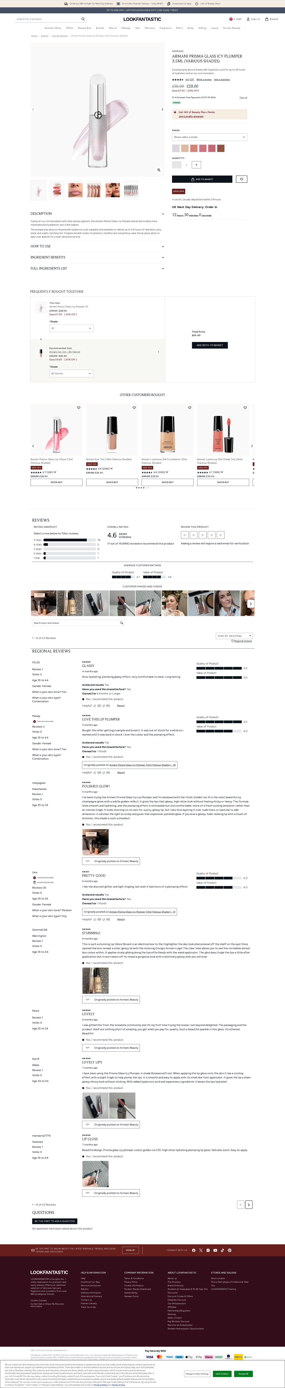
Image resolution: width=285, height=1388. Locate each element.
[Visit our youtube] (215, 1250)
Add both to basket (210, 345)
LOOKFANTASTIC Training (223, 1289)
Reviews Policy (131, 1296)
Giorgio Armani (59, 36)
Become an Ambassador (180, 1325)
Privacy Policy (131, 1282)
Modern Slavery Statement (137, 1289)
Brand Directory (176, 1285)
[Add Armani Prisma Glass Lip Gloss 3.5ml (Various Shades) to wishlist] (78, 407)
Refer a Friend (175, 1318)
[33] (194, 148)
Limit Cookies (222, 1374)
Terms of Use (118, 1385)
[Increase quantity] (196, 164)
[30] (176, 148)
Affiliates (172, 1307)
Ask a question (222, 79)
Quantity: (178, 158)
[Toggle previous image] (33, 109)
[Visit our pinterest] (229, 1250)
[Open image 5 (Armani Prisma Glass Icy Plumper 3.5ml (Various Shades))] (112, 190)
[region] (142, 1374)
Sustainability (131, 1292)
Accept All (243, 1374)
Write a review (204, 79)
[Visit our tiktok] (222, 1250)
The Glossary (174, 1282)
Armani (178, 51)
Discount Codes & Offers (180, 1296)
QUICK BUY (57, 482)
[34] (203, 148)
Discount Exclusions (91, 1285)
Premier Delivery (89, 1303)
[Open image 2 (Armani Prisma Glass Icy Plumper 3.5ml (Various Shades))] (57, 190)
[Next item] (252, 446)
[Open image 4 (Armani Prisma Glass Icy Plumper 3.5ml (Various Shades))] (94, 190)
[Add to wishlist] (241, 179)
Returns (84, 1289)
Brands (44, 36)
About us (172, 1278)
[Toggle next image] (162, 109)
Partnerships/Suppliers (179, 1310)
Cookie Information (134, 1285)
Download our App (90, 1282)
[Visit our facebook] (193, 1250)
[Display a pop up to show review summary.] (55, 472)
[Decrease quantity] (176, 164)
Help (83, 1278)
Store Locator (218, 1278)
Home (34, 36)
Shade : (176, 130)
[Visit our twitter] (201, 1250)
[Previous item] (33, 446)
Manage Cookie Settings (197, 1374)
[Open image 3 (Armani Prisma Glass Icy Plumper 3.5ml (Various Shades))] (75, 190)
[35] (212, 148)
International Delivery (91, 1296)
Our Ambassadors (177, 1303)
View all (243, 97)
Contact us (86, 1300)
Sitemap (172, 1314)
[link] (253, 19)
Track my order (88, 1307)
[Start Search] (83, 19)
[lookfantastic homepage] (142, 19)
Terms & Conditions (134, 1278)
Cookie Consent (39, 1300)
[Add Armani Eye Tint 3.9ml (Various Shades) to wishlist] (134, 407)
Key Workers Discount (179, 1321)
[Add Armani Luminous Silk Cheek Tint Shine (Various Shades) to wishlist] (245, 407)
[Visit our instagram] (208, 1250)
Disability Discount (177, 1300)
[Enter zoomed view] (158, 170)
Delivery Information (91, 1292)
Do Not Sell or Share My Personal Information (47, 1305)
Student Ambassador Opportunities (186, 1328)
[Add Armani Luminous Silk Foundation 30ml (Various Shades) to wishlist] (189, 407)
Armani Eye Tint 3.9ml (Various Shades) (109, 459)
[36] (221, 148)
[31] (185, 148)
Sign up (130, 1250)
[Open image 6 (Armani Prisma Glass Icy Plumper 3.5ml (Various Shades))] (131, 190)
